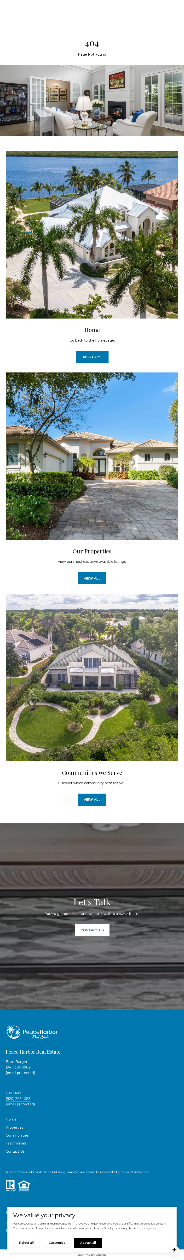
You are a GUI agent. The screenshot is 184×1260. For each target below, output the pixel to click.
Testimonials (16, 1143)
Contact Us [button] (92, 930)
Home (11, 1119)
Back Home (92, 357)
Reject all (26, 1242)
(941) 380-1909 (18, 1067)
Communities (17, 1135)
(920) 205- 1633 (18, 1099)
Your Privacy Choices (92, 1254)
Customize (57, 1242)
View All (92, 578)
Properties (14, 1127)
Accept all (88, 1242)
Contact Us (15, 1151)
